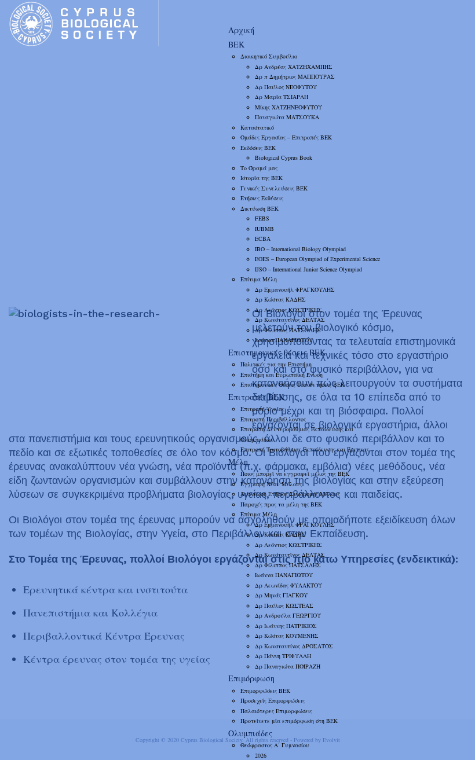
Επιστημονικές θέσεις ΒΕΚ (277, 352)
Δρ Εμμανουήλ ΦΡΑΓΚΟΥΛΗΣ (295, 289)
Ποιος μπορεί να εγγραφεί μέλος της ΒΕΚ (294, 473)
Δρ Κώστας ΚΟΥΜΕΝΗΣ (287, 636)
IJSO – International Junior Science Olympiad (308, 269)
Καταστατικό (257, 127)
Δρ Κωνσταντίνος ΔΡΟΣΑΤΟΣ (294, 646)
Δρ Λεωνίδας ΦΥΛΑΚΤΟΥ (288, 585)
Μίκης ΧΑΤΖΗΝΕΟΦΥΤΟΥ (288, 107)
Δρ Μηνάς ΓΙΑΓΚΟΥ (281, 595)
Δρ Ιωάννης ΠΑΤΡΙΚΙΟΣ (286, 626)
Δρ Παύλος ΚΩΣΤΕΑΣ (284, 605)
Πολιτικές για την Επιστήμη (276, 364)
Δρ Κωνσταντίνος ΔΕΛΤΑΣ (290, 319)
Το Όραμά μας (258, 168)
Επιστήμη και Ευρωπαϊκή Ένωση (281, 374)
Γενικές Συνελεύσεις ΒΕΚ (274, 188)
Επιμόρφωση (251, 678)
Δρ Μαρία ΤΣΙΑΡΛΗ (281, 97)
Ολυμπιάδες (250, 733)
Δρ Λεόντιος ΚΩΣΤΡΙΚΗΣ (288, 310)
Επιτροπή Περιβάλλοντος (273, 419)
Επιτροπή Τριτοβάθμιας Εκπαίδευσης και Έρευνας (304, 449)
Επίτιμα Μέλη (258, 279)
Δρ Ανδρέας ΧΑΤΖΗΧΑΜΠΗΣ (293, 67)
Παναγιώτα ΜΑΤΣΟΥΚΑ (287, 117)
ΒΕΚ (236, 44)
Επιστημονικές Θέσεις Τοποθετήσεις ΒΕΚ (292, 384)
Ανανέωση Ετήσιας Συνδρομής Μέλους (290, 494)
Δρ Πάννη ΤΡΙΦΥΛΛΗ (283, 656)
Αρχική (241, 29)
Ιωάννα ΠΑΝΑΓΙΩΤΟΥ (284, 340)
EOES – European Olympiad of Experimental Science (317, 259)
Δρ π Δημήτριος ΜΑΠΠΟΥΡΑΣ (295, 76)
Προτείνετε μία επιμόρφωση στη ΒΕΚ (289, 721)
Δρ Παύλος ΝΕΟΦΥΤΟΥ (286, 87)
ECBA (263, 238)
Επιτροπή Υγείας (262, 409)
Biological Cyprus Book (283, 157)
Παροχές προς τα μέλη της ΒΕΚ (281, 504)
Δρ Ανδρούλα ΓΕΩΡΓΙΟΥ (288, 615)
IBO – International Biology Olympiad (300, 249)
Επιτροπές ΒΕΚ (256, 396)
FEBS (262, 218)
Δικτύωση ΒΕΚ (259, 208)
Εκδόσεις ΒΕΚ (258, 148)
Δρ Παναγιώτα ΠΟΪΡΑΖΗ (287, 666)
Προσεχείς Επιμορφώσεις (272, 700)
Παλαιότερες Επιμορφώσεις (276, 711)
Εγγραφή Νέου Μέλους (271, 484)
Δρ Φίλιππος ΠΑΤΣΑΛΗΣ (288, 330)
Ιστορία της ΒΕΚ (261, 178)
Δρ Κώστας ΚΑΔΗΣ (280, 299)
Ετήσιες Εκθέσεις (261, 198)
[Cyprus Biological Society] (83, 23)
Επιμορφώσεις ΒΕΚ (265, 690)
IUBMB (264, 229)
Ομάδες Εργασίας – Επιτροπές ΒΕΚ (286, 137)
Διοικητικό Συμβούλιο (268, 56)
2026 (260, 755)
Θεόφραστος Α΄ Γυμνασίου (274, 745)
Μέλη (238, 461)
